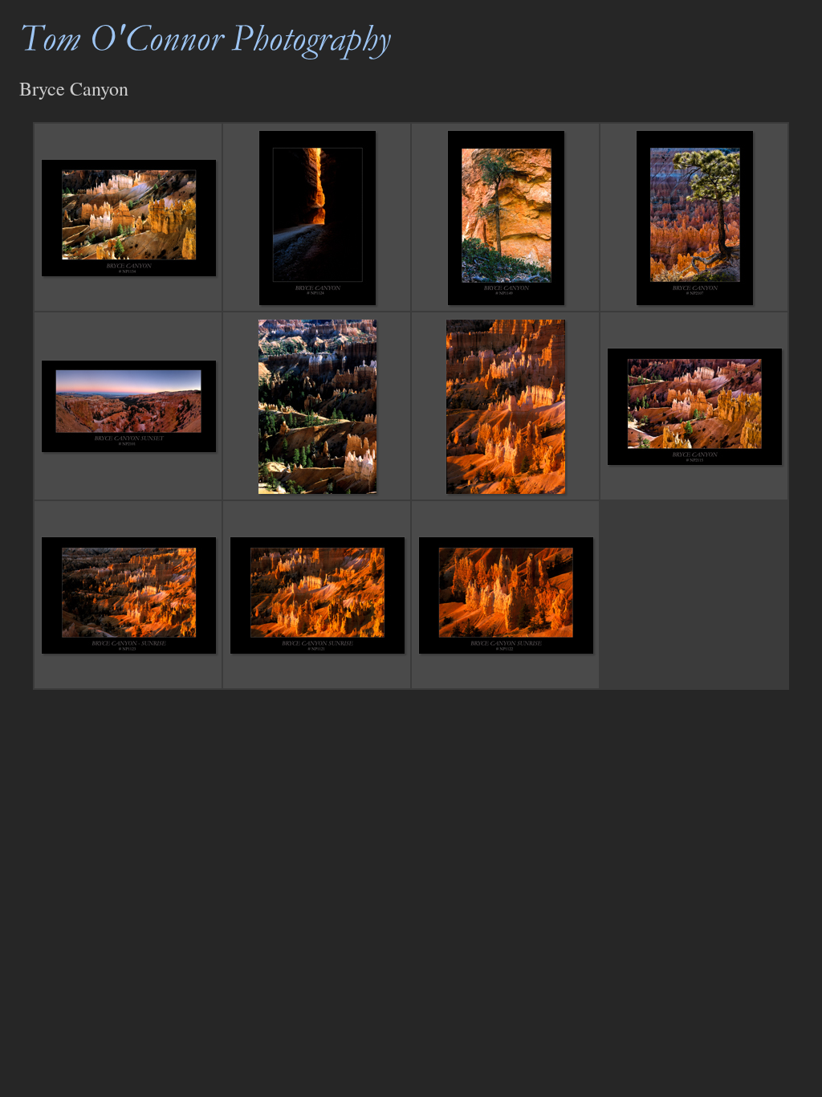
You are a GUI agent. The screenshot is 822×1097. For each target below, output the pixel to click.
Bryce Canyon (73, 88)
